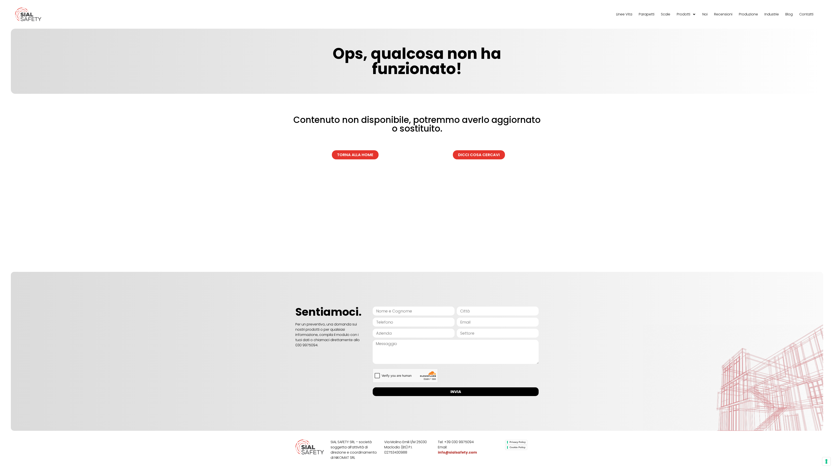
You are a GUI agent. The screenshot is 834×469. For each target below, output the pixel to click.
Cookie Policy (517, 447)
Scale (665, 14)
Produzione (748, 14)
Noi (705, 14)
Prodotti (683, 14)
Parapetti (646, 14)
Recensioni (723, 14)
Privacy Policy (518, 442)
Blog (789, 14)
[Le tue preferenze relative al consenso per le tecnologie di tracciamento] (826, 461)
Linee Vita (624, 14)
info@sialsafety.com (457, 452)
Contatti (806, 14)
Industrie (771, 14)
